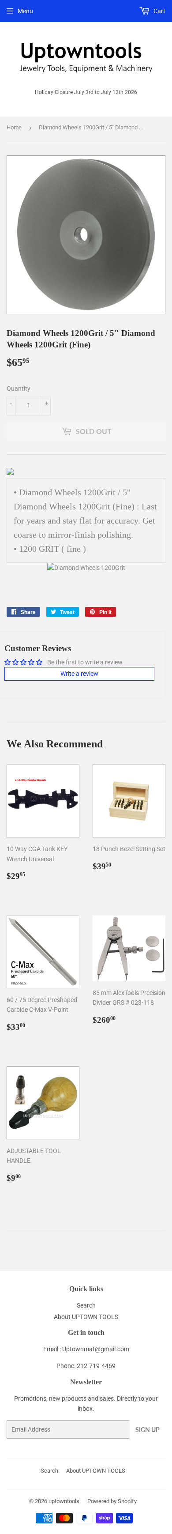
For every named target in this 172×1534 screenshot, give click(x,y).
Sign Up (147, 1429)
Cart (158, 11)
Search (86, 1305)
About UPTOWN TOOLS (86, 1316)
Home (14, 127)
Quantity (18, 388)
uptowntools (64, 1501)
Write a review (79, 673)
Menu (25, 11)
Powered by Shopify (112, 1501)
